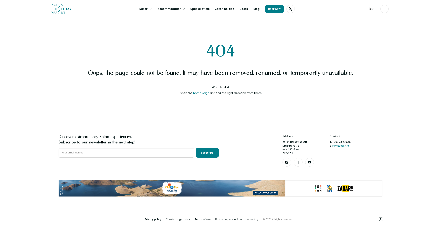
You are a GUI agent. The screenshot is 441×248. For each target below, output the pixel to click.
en (372, 9)
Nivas (380, 219)
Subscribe (207, 152)
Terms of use (203, 219)
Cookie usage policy (178, 219)
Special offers (200, 9)
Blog (256, 9)
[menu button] (384, 9)
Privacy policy (153, 219)
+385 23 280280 (341, 142)
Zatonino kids (224, 9)
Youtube (309, 162)
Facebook (298, 162)
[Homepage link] (58, 9)
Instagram (287, 162)
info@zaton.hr (340, 145)
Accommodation (169, 9)
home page (201, 93)
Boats (244, 9)
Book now (274, 9)
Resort (143, 9)
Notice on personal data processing (236, 219)
